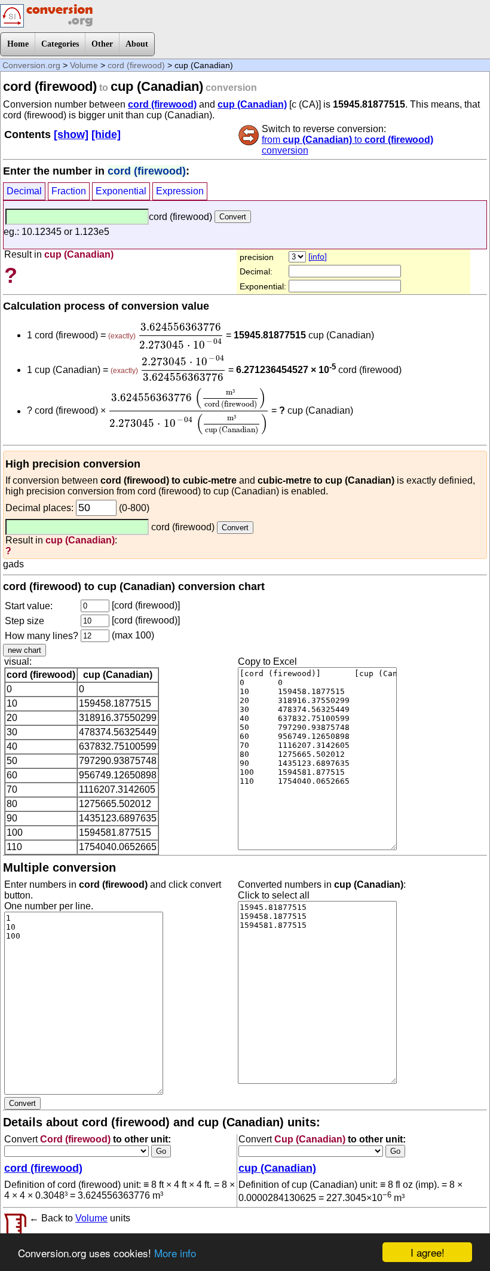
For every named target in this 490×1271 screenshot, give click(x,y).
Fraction (68, 191)
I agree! (428, 1252)
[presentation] (180, 336)
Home (18, 43)
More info (175, 1252)
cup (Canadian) (252, 104)
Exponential (121, 191)
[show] (71, 134)
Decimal (24, 191)
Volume (84, 65)
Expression (180, 191)
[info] (317, 256)
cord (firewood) (136, 65)
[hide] (106, 134)
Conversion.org (31, 65)
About (136, 43)
